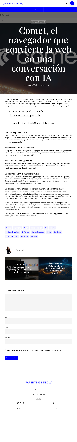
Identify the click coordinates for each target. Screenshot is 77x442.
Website (7, 338)
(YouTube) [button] (20, 403)
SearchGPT (24, 236)
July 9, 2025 (49, 123)
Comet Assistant (36, 228)
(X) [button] (56, 409)
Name (7, 317)
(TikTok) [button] (38, 399)
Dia (46, 228)
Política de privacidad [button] (38, 394)
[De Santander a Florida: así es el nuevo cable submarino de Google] (55, 268)
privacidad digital (12, 236)
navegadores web (38, 232)
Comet (26, 228)
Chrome (8, 228)
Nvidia (49, 232)
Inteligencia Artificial (38, 22)
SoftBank (34, 236)
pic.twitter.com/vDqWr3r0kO (25, 115)
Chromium (17, 228)
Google (52, 228)
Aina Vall (32, 85)
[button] (72, 4)
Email (7, 327)
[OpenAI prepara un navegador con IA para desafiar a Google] (21, 268)
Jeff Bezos (25, 232)
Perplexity (57, 232)
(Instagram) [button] (20, 409)
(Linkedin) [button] (56, 403)
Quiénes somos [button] (38, 390)
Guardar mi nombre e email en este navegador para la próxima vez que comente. (35, 350)
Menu (40, 10)
